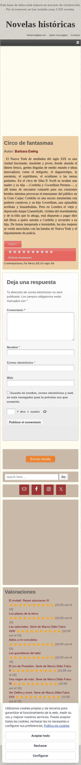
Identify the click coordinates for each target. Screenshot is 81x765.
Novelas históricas (40, 24)
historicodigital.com (36, 35)
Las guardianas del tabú (25, 653)
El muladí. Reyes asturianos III (29, 600)
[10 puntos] (51, 251)
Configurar (40, 755)
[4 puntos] (24, 251)
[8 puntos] (42, 251)
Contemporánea (13, 263)
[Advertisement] (40, 87)
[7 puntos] (38, 251)
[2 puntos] (15, 251)
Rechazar (40, 745)
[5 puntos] (28, 251)
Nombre (12, 347)
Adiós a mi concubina (23, 639)
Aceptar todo (40, 735)
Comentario (16, 310)
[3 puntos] (19, 251)
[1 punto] (10, 251)
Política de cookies (56, 725)
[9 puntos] (47, 251)
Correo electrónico (20, 362)
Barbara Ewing (26, 151)
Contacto (75, 35)
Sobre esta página (58, 35)
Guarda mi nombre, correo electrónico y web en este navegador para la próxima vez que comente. (40, 397)
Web (10, 377)
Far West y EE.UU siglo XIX (39, 263)
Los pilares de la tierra (23, 613)
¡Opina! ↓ (13, 244)
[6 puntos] (33, 251)
